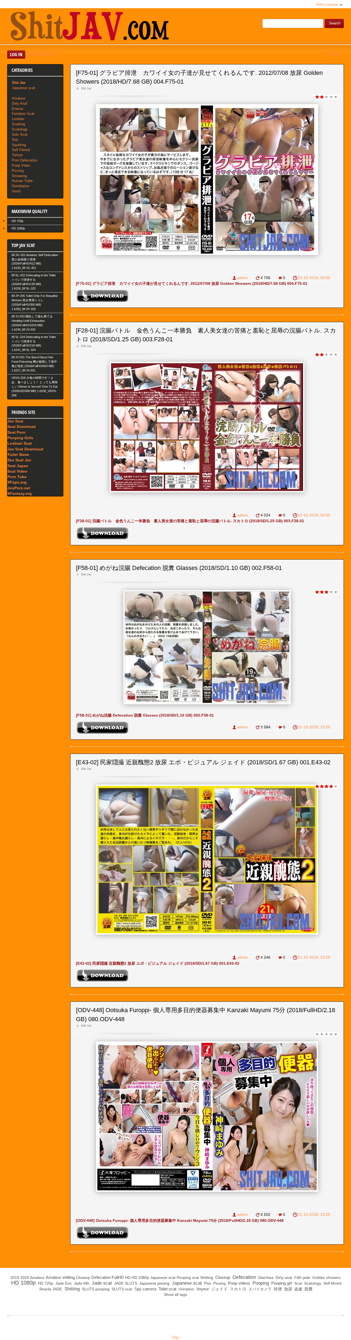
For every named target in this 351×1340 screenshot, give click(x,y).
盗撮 (297, 1289)
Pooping (184, 1277)
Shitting (206, 1277)
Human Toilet (22, 181)
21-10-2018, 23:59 (314, 727)
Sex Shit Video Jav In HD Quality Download (89, 27)
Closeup (83, 1277)
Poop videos (238, 1283)
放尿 (287, 1289)
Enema (17, 109)
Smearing (19, 176)
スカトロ (237, 1289)
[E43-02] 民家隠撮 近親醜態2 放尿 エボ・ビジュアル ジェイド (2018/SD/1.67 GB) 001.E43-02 (203, 762)
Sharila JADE (50, 1289)
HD (128, 1277)
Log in (16, 54)
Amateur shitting (60, 1277)
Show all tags (175, 1294)
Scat (297, 1283)
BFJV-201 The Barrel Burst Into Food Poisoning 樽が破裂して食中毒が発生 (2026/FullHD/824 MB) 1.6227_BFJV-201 (34, 364)
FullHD (118, 1277)
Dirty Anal (19, 103)
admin (242, 278)
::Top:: (175, 1337)
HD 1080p (18, 228)
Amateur (18, 98)
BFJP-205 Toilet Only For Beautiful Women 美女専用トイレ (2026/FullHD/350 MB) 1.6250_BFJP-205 (34, 302)
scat (195, 1277)
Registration (41, 54)
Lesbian (18, 119)
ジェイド (219, 1289)
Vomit (16, 191)
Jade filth (81, 1283)
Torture (17, 155)
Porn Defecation (24, 160)
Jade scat (101, 1283)
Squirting (19, 145)
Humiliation (20, 186)
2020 (24, 1277)
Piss (207, 1283)
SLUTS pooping (95, 1289)
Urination (185, 1289)
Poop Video (21, 165)
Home (335, 54)
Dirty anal (283, 1277)
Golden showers (326, 1277)
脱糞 (308, 1289)
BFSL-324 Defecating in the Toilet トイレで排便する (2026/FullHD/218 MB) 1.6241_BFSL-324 (34, 343)
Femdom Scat (23, 114)
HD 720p (17, 221)
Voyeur (202, 1289)
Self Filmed (21, 150)
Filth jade (301, 1277)
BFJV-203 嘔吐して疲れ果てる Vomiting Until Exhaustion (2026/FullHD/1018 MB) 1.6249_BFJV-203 (32, 323)
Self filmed (331, 1283)
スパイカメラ (259, 1289)
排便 (277, 1289)
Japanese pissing (153, 1283)
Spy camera (144, 1289)
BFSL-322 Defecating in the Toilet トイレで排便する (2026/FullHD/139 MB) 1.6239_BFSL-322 (34, 282)
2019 (14, 1277)
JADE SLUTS (125, 1283)
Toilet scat (166, 1289)
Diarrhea (265, 1277)
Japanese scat (23, 88)
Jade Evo (63, 1283)
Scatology (20, 129)
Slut (15, 140)
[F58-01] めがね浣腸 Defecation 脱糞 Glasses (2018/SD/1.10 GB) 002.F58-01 (179, 567)
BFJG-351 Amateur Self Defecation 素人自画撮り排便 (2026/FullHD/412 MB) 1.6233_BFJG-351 (35, 261)
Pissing (18, 171)
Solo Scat (19, 134)
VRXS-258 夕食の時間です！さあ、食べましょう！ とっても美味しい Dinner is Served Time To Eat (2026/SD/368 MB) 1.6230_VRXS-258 (35, 386)
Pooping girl (281, 1283)
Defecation (101, 1277)
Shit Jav (86, 88)
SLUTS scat (121, 1289)
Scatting (18, 124)
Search (334, 23)
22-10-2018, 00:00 (314, 278)
